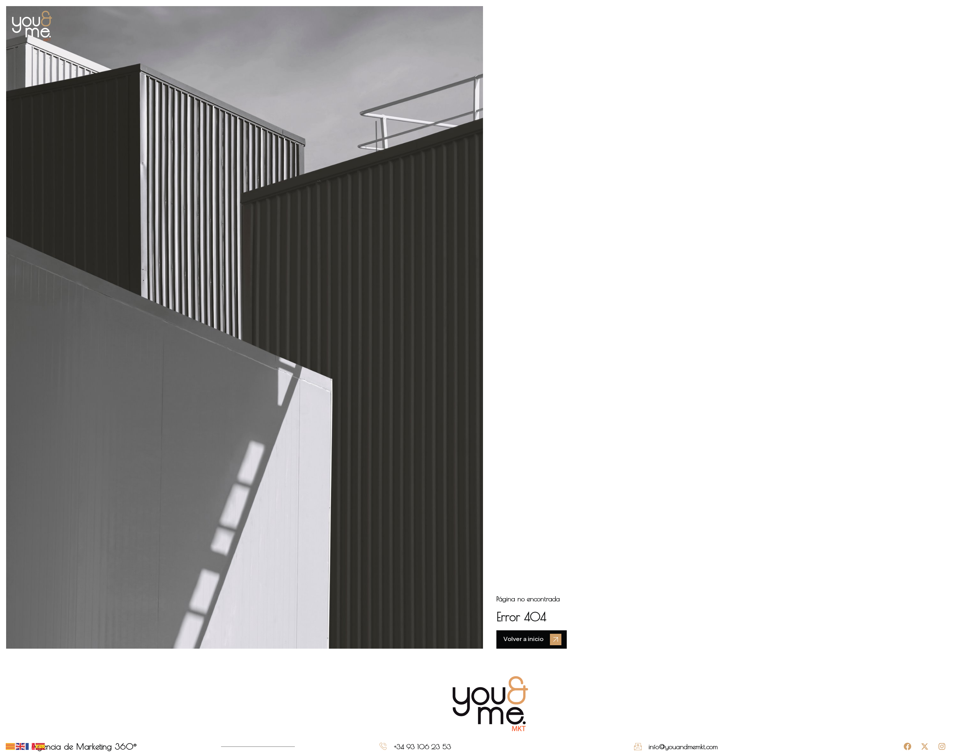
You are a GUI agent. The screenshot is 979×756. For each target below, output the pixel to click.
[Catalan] (11, 746)
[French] (31, 746)
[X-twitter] (925, 746)
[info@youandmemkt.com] (638, 746)
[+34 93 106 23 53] (383, 746)
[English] (21, 746)
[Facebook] (907, 746)
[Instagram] (942, 746)
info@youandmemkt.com (683, 747)
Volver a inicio (523, 639)
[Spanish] (41, 746)
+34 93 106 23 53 (422, 747)
